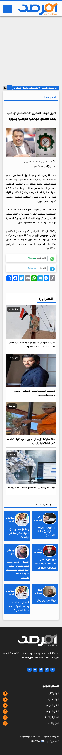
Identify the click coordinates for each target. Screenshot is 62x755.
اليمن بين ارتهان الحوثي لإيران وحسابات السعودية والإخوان (45, 563)
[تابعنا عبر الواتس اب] (47, 670)
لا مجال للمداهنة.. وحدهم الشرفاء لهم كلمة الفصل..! (19, 606)
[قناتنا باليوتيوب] (35, 670)
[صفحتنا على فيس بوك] (41, 670)
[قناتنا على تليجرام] (29, 670)
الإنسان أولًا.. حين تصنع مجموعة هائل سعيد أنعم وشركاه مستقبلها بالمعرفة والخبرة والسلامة (17, 569)
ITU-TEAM (36, 741)
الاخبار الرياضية (52, 717)
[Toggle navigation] (7, 9)
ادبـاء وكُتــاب (43, 504)
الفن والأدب (53, 723)
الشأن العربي (52, 705)
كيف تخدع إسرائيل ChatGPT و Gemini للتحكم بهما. (31, 487)
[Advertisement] (31, 50)
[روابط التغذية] (52, 670)
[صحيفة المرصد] (37, 8)
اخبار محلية (53, 699)
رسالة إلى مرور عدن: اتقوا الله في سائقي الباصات (19, 533)
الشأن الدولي (52, 711)
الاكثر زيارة (45, 299)
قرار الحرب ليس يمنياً (46, 600)
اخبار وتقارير (53, 693)
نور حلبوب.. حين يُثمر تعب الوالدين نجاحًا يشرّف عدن (46, 531)
